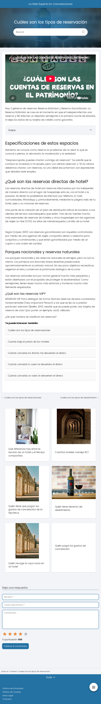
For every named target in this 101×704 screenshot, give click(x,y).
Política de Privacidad (13, 688)
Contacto (7, 699)
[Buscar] (82, 30)
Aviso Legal (8, 695)
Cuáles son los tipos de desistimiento (78, 397)
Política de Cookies (12, 692)
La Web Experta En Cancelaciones (50, 4)
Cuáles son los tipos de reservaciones (22, 397)
